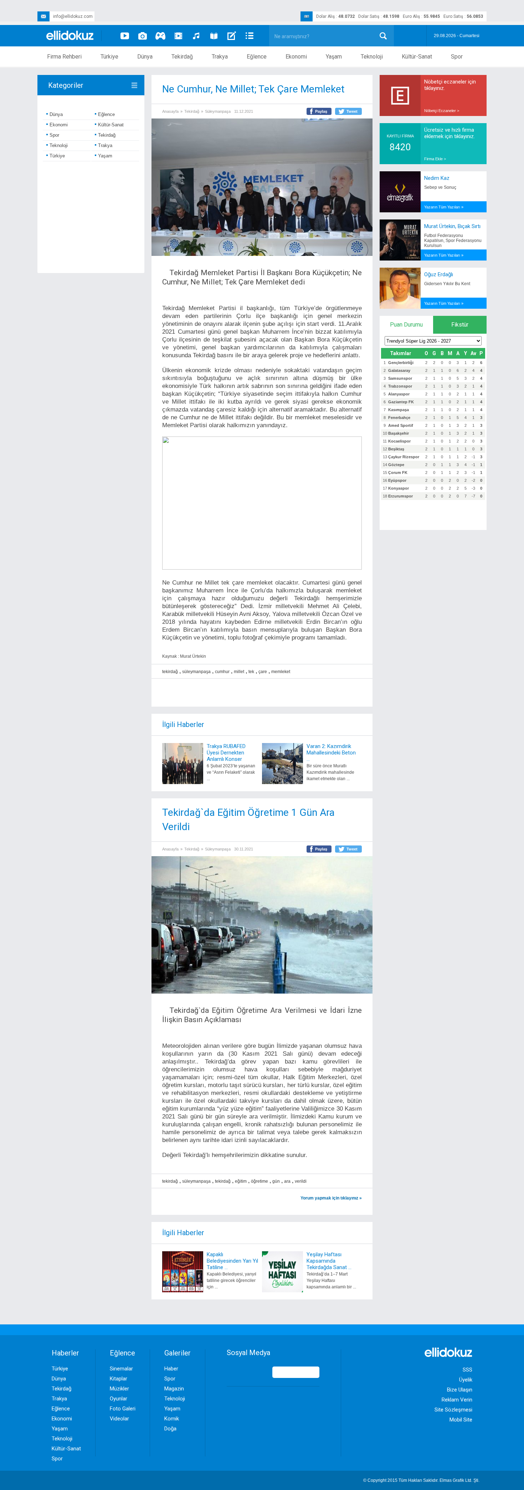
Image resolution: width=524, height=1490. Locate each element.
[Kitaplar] (214, 35)
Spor (457, 56)
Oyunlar (118, 1398)
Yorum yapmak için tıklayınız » (331, 1198)
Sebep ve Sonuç (440, 187)
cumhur (222, 671)
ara (287, 1181)
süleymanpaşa (196, 671)
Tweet (352, 111)
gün (276, 1181)
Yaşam (334, 56)
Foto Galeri (122, 1408)
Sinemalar (121, 1368)
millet (239, 671)
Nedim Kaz (436, 178)
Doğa (170, 1428)
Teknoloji (372, 56)
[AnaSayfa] (70, 36)
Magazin (174, 1388)
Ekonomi (296, 56)
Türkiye (109, 56)
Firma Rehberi (64, 56)
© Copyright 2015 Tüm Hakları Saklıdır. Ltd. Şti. (421, 1480)
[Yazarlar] (232, 35)
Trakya (220, 56)
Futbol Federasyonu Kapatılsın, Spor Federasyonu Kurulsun (453, 240)
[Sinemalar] (178, 35)
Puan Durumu (406, 324)
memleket (280, 671)
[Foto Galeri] (142, 35)
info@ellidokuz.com (73, 16)
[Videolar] (125, 35)
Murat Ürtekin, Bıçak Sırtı (452, 226)
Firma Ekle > (435, 159)
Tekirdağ (182, 56)
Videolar (119, 1418)
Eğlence (257, 56)
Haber (171, 1368)
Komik (171, 1418)
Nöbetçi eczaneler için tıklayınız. (450, 85)
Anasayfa (170, 111)
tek (251, 671)
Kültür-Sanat (417, 56)
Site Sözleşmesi (453, 1409)
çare (262, 671)
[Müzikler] (196, 35)
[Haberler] (249, 35)
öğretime (259, 1181)
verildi (301, 1181)
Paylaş (321, 111)
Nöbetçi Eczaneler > (441, 110)
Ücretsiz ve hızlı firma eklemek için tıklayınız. (449, 133)
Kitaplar (118, 1378)
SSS (467, 1370)
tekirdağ (170, 671)
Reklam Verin (457, 1399)
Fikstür (459, 324)
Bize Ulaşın (459, 1390)
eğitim (241, 1181)
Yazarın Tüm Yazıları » (443, 207)
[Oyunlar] (160, 35)
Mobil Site (460, 1419)
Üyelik (465, 1380)
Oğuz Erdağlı (438, 274)
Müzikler (119, 1388)
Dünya (145, 56)
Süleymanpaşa (218, 111)
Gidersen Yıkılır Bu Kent (447, 283)
